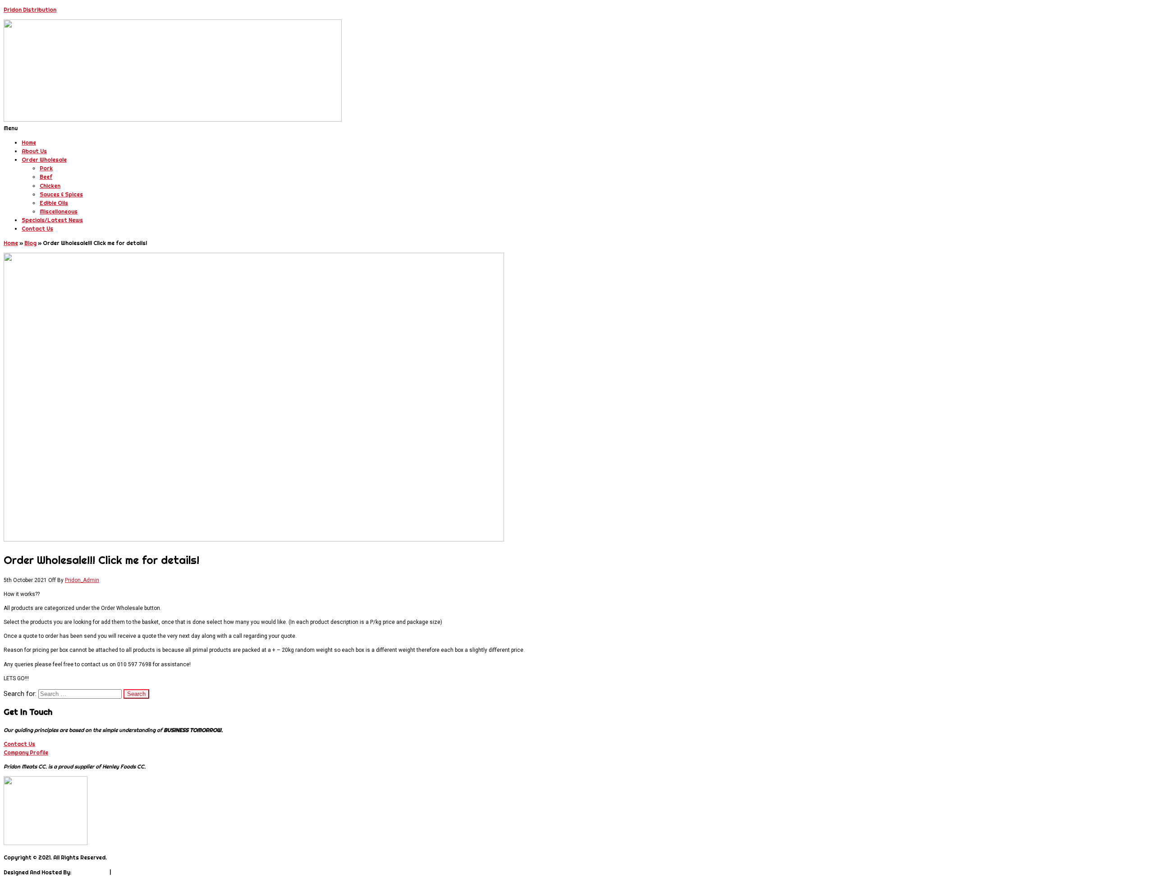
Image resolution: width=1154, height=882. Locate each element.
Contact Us (37, 228)
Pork (46, 168)
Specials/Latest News (52, 220)
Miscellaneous (59, 211)
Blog (30, 243)
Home (29, 142)
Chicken (50, 185)
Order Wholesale (44, 159)
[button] (577, 128)
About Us (34, 151)
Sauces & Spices (61, 194)
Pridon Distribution (30, 9)
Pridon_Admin (82, 580)
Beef (46, 176)
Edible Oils (54, 203)
